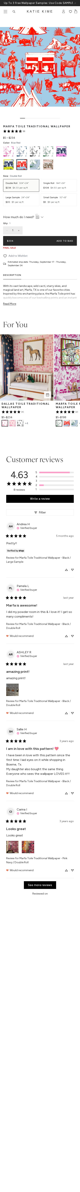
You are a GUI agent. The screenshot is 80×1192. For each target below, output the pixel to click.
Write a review (40, 498)
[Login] (63, 11)
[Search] (14, 11)
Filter (42, 512)
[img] (27, 527)
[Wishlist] (70, 11)
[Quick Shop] (47, 394)
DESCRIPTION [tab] (12, 275)
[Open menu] (5, 11)
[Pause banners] (75, 3)
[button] (55, 472)
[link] (14, 131)
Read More (9, 303)
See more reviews (40, 885)
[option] (8, 151)
